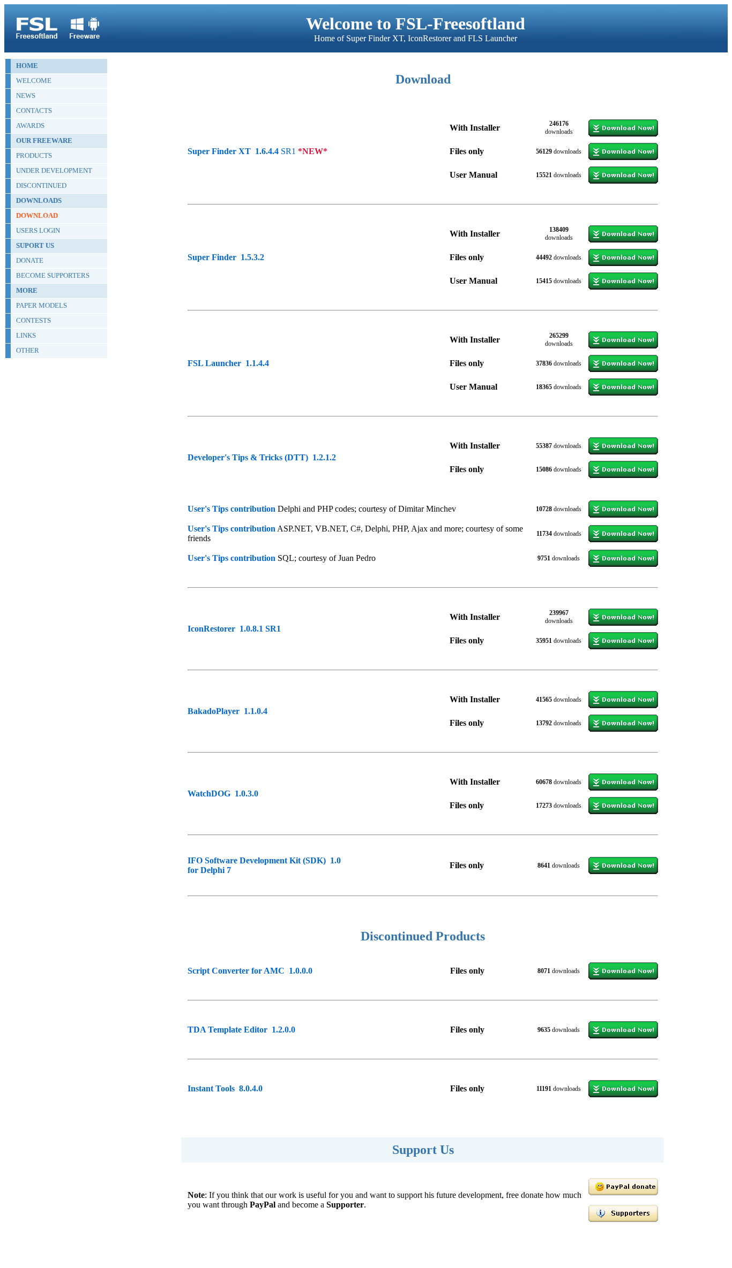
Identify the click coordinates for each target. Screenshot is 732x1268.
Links (26, 335)
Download (37, 215)
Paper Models (41, 305)
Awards (30, 126)
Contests (33, 320)
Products (34, 155)
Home (27, 66)
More (27, 290)
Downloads (39, 200)
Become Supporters (52, 275)
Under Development (54, 170)
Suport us (35, 245)
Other (27, 350)
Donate (29, 260)
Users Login (38, 230)
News (25, 96)
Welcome (33, 81)
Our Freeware (44, 140)
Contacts (34, 111)
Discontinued (41, 185)
